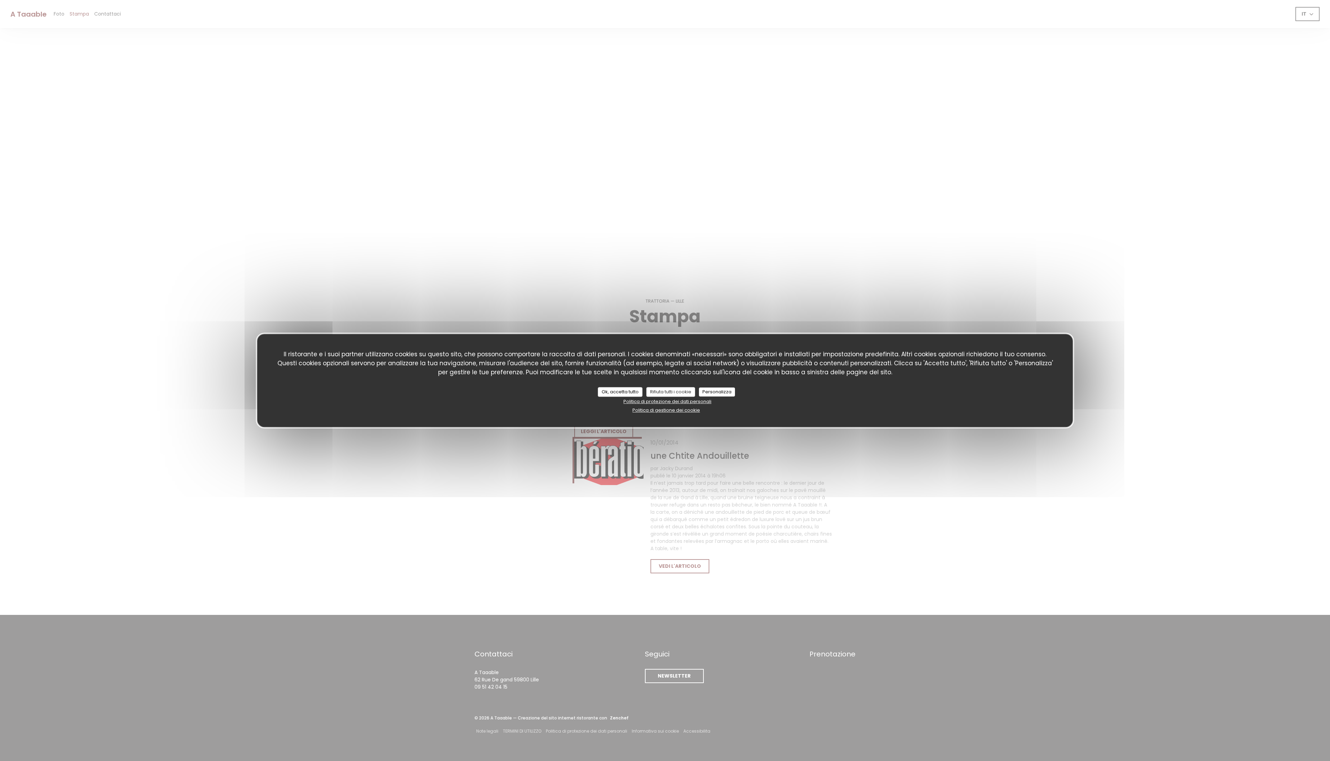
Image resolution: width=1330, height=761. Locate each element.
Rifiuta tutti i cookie (670, 391)
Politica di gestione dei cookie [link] (666, 410)
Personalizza (717, 391)
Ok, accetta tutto (620, 391)
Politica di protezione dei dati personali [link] (667, 401)
